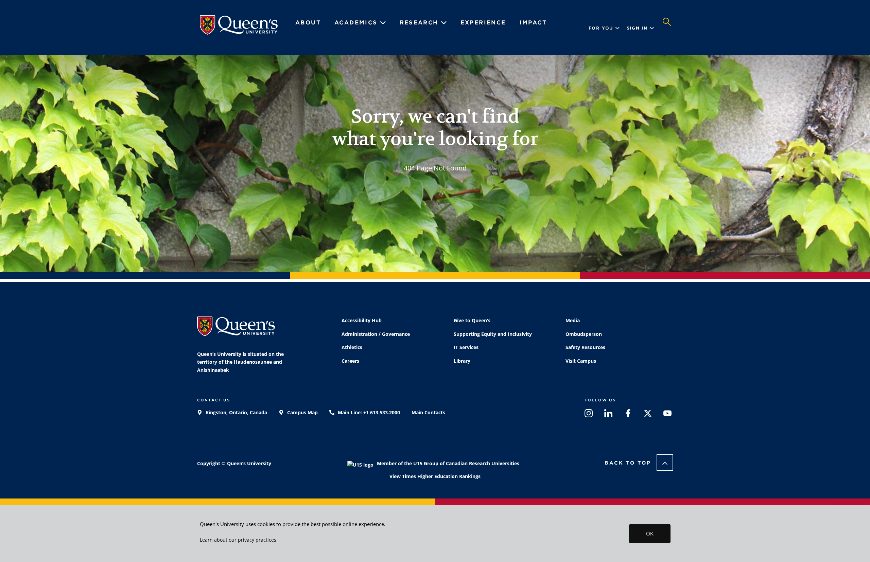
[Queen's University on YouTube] (667, 415)
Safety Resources (585, 347)
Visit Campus (581, 361)
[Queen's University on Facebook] (628, 415)
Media (573, 320)
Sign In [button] (637, 28)
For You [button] (601, 28)
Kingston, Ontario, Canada (235, 412)
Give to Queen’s (472, 320)
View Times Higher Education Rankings (435, 476)
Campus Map (302, 412)
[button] (667, 28)
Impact (533, 22)
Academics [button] (357, 22)
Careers (350, 361)
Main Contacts (428, 412)
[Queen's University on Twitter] (648, 415)
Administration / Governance (376, 334)
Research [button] (420, 22)
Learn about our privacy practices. (239, 540)
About (308, 22)
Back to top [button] (628, 463)
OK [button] (650, 534)
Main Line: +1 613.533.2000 (368, 412)
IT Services (466, 347)
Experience (483, 22)
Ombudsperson (584, 334)
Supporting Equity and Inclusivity (493, 334)
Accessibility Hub (362, 320)
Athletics (352, 347)
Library (462, 361)
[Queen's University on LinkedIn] (608, 415)
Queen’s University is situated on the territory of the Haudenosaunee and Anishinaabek (240, 362)
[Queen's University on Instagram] (589, 415)
